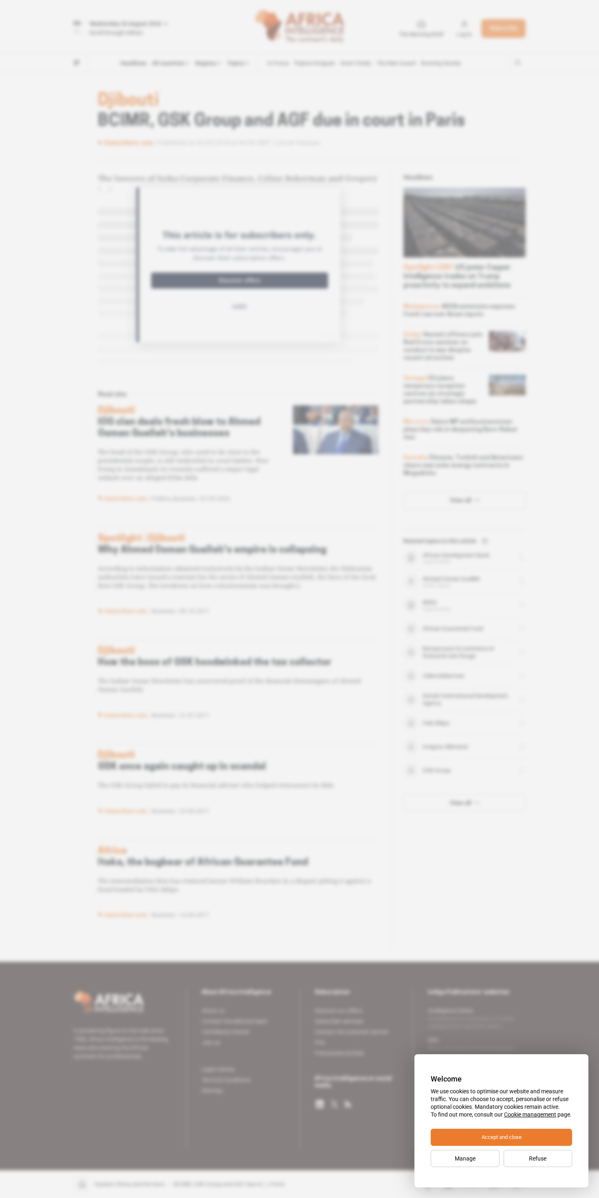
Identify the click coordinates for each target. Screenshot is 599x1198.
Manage (465, 1158)
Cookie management (530, 1114)
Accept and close (502, 1137)
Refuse (537, 1158)
